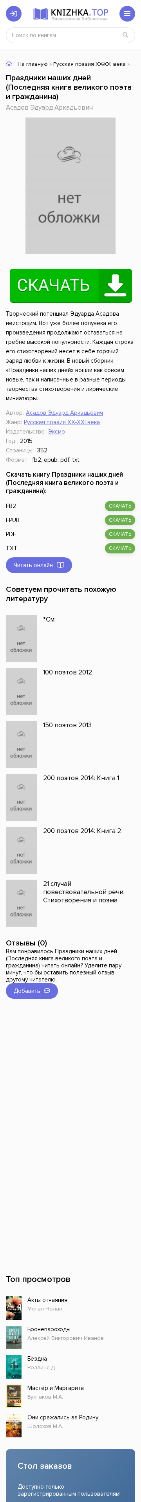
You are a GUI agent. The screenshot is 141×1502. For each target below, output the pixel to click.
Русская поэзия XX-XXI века (62, 422)
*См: (49, 619)
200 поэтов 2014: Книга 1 (81, 778)
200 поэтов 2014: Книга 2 (82, 831)
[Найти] (125, 35)
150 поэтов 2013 (67, 725)
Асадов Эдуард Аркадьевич (49, 107)
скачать (120, 506)
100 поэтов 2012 (67, 672)
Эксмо (56, 431)
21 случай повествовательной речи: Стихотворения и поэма (84, 892)
